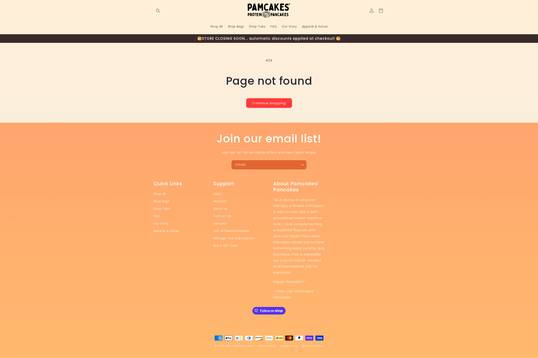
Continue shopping (269, 103)
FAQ (156, 216)
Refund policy (267, 345)
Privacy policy (289, 345)
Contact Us (222, 216)
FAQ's (217, 194)
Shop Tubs (161, 209)
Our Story (160, 223)
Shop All (159, 194)
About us (220, 209)
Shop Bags (161, 201)
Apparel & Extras (166, 231)
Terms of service (312, 345)
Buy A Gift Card (225, 245)
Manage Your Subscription (234, 238)
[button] (158, 10)
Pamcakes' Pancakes (240, 345)
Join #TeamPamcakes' (231, 231)
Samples (220, 223)
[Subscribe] (302, 165)
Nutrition (220, 201)
